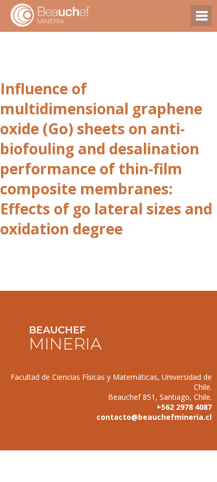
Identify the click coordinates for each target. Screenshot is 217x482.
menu (201, 20)
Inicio (68, 15)
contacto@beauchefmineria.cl (154, 417)
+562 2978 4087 (184, 407)
